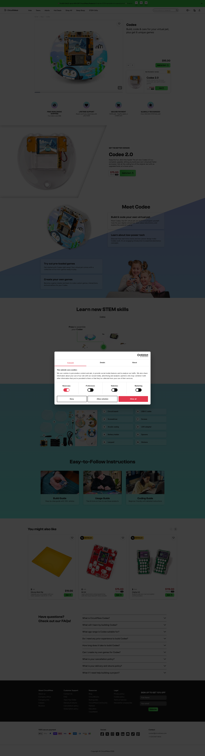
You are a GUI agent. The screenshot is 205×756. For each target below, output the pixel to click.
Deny (72, 399)
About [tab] (134, 362)
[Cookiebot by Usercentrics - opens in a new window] (139, 355)
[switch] (90, 390)
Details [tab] (102, 362)
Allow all (133, 399)
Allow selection (102, 399)
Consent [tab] (70, 363)
